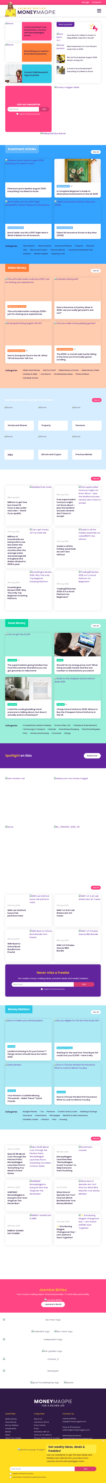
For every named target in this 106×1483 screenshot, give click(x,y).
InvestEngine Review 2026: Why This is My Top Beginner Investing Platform (17, 593)
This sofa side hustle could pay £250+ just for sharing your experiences (27, 312)
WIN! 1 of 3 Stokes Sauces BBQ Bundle (65, 948)
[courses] (13, 73)
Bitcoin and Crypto (38, 250)
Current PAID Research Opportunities (36, 73)
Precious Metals (57, 250)
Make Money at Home (17, 306)
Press (36, 1428)
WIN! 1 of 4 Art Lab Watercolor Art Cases (66, 913)
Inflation (45, 1119)
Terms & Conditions (43, 1435)
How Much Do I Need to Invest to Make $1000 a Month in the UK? (81, 36)
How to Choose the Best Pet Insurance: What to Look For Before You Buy (77, 1098)
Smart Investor (63, 186)
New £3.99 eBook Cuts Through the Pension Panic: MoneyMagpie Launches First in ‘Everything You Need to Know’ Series (16, 1164)
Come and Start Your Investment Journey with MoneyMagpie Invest (35, 31)
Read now (92, 755)
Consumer (12, 660)
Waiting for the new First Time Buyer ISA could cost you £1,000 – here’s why (77, 1054)
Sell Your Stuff (49, 370)
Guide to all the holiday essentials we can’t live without (66, 550)
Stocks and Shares (15, 228)
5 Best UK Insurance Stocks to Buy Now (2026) (77, 234)
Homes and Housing (39, 733)
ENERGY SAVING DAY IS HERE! (15, 1232)
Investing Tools (58, 253)
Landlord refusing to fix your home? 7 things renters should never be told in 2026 (27, 1054)
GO (44, 109)
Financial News (82, 374)
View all (96, 152)
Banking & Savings (64, 1048)
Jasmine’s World (41, 1422)
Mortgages (55, 1115)
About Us (38, 1419)
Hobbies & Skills (30, 374)
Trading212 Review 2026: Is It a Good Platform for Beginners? (66, 592)
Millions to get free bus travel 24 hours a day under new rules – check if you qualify (17, 508)
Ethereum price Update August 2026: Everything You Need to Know (26, 190)
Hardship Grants (30, 378)
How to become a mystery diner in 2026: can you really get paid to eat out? (75, 310)
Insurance (61, 1092)
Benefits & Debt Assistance (75, 1115)
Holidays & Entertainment (85, 725)
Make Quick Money (64, 349)
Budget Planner (30, 1111)
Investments (41, 1115)
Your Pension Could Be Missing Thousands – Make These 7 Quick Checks (24, 1098)
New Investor (29, 246)
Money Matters (19, 1009)
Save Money (16, 623)
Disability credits (30, 1119)
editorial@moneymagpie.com (76, 1430)
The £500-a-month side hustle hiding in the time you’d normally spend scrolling (76, 357)
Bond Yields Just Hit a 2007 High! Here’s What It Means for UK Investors (27, 234)
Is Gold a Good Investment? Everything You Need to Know (80, 69)
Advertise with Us (41, 1432)
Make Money (17, 268)
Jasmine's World (53, 1304)
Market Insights (41, 253)
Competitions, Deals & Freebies (37, 725)
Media (8, 1432)
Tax (42, 1111)
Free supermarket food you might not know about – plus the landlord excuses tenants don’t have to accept (66, 508)
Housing (11, 1046)
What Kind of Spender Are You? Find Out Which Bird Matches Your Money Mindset (66, 1198)
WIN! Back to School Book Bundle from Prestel (13, 947)
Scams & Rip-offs (62, 725)
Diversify (27, 253)
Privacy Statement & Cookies (47, 1438)
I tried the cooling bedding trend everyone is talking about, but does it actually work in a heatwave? (27, 712)
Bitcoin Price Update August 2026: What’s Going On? (82, 58)
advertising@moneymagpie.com (77, 1438)
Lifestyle (60, 704)
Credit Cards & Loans (67, 1111)
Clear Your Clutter (13, 1438)
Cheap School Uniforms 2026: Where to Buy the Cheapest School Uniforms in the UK (77, 712)
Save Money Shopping (69, 729)
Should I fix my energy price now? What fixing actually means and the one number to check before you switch (77, 668)
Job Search (45, 374)
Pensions (90, 246)
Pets (25, 733)
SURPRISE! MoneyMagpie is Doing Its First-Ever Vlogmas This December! (17, 1198)
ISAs (25, 250)
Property (79, 246)
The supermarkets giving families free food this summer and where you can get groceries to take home (27, 668)
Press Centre (40, 1425)
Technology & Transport (34, 729)
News (7, 1435)
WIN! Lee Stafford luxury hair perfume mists (16, 913)
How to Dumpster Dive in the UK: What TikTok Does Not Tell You (27, 357)
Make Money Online (90, 370)
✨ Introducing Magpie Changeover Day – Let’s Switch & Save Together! (66, 1232)
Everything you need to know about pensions (36, 52)
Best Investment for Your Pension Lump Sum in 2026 (82, 47)
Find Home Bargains (91, 729)
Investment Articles (22, 149)
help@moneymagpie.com (74, 1421)
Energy (60, 660)
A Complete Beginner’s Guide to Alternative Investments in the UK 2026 (77, 192)
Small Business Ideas (16, 351)
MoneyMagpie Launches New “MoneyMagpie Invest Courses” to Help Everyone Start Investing (66, 1163)
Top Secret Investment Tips (80, 250)
